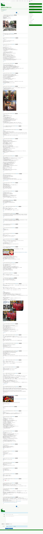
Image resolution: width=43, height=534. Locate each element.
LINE (3, 10)
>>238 (3, 360)
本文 (4, 516)
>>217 (3, 156)
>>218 (3, 153)
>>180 (3, 207)
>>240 (3, 364)
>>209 (3, 35)
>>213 (3, 83)
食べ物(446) (31, 16)
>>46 (3, 126)
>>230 (3, 263)
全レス (18, 13)
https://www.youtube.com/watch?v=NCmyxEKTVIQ (21, 398)
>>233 (3, 284)
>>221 (5, 180)
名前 (4, 514)
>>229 (3, 216)
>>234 (3, 324)
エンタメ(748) (31, 20)
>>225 (7, 180)
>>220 (3, 180)
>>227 (3, 273)
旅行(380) (31, 17)
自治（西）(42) (31, 23)
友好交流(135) (31, 13)
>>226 (3, 221)
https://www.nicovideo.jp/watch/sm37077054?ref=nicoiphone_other (10, 502)
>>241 (3, 370)
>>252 (3, 474)
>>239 (3, 357)
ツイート (2, 10)
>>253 (3, 471)
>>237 (5, 332)
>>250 (3, 448)
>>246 (3, 348)
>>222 (3, 228)
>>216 (5, 83)
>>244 (5, 321)
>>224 (6, 180)
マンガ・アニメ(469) (32, 19)
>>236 (3, 332)
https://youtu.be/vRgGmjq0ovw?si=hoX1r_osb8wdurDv (21, 252)
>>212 (3, 70)
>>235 (3, 321)
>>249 (3, 479)
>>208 (3, 38)
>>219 (3, 183)
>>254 (3, 455)
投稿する (9, 528)
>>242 (3, 444)
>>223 (3, 234)
